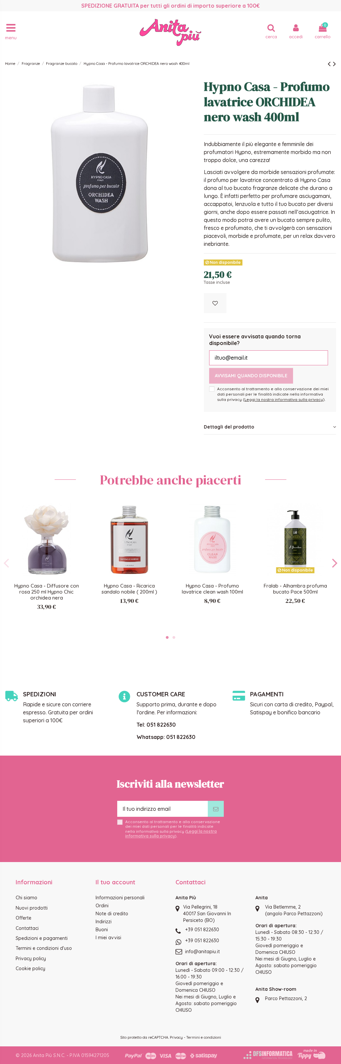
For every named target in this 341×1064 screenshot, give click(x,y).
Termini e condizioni (203, 1037)
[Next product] (334, 64)
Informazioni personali (120, 898)
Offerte (23, 918)
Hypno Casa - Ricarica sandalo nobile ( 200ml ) (129, 589)
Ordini (102, 906)
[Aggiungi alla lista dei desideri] (215, 303)
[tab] (270, 427)
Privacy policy (31, 959)
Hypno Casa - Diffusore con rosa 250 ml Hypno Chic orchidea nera (46, 592)
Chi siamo (26, 898)
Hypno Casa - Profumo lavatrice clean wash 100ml (212, 589)
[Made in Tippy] (311, 1054)
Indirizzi (104, 922)
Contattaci (27, 928)
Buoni (102, 930)
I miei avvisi (108, 938)
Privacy (176, 1037)
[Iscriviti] (216, 809)
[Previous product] (330, 64)
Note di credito (112, 914)
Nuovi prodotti (32, 908)
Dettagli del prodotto (229, 427)
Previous (6, 563)
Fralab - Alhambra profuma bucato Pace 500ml (295, 589)
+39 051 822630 (202, 930)
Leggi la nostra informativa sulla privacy (283, 399)
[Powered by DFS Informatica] (267, 1055)
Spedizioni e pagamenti (42, 938)
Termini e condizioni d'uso (44, 948)
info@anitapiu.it (202, 952)
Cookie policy (30, 969)
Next (334, 563)
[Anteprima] (77, 526)
